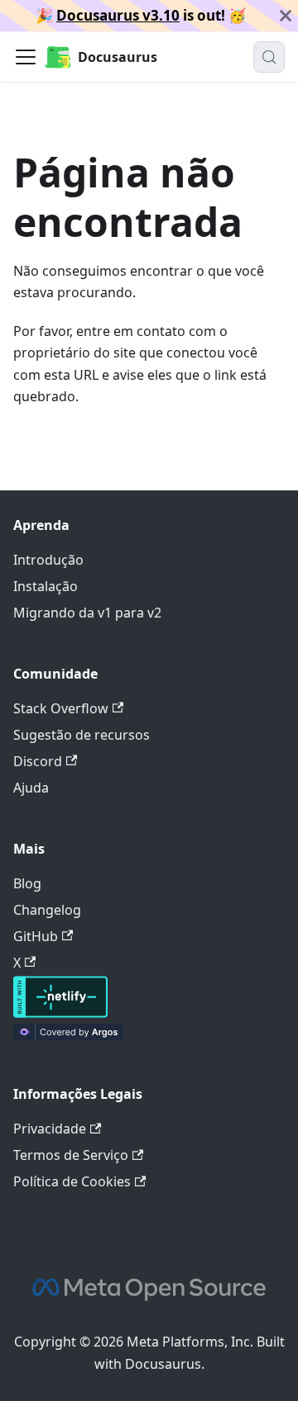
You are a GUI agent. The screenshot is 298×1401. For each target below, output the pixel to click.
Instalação (45, 586)
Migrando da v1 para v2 (87, 612)
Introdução (48, 560)
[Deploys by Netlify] (60, 1013)
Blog (27, 883)
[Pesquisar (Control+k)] (269, 57)
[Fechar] (285, 15)
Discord (37, 761)
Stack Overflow (60, 708)
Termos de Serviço (70, 1155)
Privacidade (49, 1128)
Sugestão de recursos (81, 735)
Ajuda (31, 788)
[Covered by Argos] (68, 1035)
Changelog (47, 910)
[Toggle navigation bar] (25, 57)
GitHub (35, 936)
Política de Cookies (72, 1181)
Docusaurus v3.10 (118, 15)
